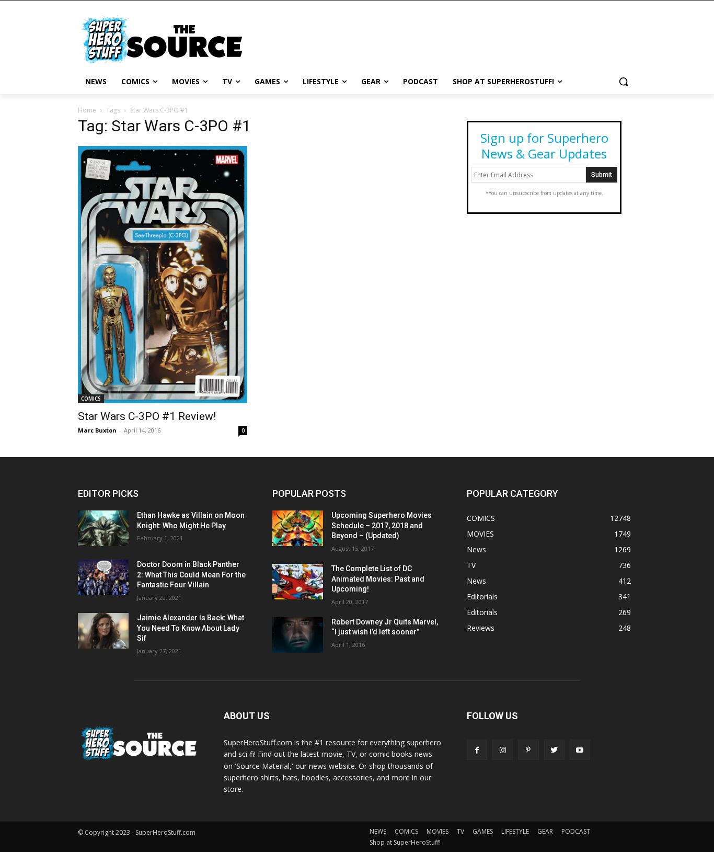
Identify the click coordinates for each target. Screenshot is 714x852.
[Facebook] (477, 750)
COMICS (91, 398)
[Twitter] (554, 750)
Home (87, 110)
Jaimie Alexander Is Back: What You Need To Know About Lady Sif (190, 628)
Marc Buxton (97, 430)
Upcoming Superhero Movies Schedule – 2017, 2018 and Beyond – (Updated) (381, 525)
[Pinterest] (528, 750)
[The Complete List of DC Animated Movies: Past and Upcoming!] (297, 581)
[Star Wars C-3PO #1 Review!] (162, 274)
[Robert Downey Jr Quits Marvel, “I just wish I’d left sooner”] (297, 635)
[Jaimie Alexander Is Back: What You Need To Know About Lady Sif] (103, 631)
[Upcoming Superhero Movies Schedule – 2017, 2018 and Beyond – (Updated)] (297, 528)
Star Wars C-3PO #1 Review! (147, 416)
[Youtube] (580, 750)
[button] (623, 81)
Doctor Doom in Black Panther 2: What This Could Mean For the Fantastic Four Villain (191, 574)
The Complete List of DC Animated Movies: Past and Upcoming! (377, 578)
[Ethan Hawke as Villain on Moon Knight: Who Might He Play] (103, 528)
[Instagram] (502, 750)
